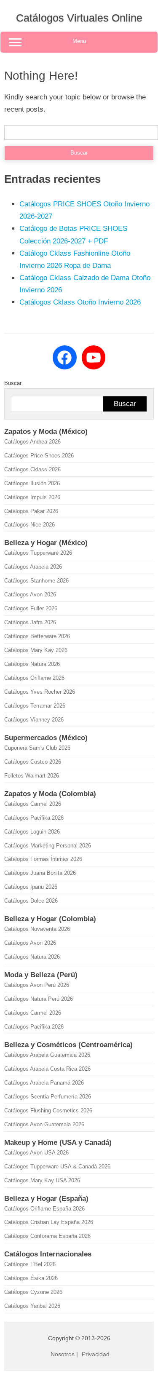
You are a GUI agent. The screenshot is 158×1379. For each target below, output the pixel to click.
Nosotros (63, 1354)
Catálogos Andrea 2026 (32, 441)
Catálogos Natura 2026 (32, 664)
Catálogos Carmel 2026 (32, 804)
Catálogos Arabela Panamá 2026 (44, 1083)
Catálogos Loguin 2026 (32, 831)
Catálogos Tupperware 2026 (38, 553)
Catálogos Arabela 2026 (33, 567)
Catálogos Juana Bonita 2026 (40, 873)
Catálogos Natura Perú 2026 (38, 999)
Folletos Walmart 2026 (31, 775)
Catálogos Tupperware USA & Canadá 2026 (57, 1166)
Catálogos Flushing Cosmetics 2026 (48, 1110)
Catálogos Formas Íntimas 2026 (43, 859)
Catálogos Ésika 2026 (31, 1278)
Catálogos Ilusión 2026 (32, 483)
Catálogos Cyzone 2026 (33, 1292)
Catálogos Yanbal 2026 (32, 1306)
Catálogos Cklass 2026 (32, 469)
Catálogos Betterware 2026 (37, 636)
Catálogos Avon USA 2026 (36, 1152)
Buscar (12, 383)
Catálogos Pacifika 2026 (34, 818)
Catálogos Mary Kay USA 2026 (42, 1180)
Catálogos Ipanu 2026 (30, 887)
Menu (79, 41)
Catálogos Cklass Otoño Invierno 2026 (80, 302)
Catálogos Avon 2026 (30, 594)
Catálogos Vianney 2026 (34, 719)
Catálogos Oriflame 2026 (34, 678)
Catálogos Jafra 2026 (30, 622)
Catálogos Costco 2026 (32, 762)
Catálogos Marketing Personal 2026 (47, 845)
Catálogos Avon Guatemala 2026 (44, 1124)
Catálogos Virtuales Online (79, 18)
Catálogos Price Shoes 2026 (39, 455)
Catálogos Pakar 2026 (31, 511)
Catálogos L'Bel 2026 (30, 1264)
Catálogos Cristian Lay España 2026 (48, 1222)
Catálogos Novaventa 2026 (37, 929)
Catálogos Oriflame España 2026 (44, 1208)
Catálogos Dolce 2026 (31, 901)
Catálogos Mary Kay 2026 (35, 650)
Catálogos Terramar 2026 (34, 706)
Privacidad (96, 1354)
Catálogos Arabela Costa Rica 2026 (47, 1069)
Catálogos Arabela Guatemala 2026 (47, 1055)
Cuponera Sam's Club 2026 (37, 748)
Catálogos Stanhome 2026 (36, 580)
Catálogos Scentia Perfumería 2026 (47, 1096)
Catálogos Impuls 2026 (32, 497)
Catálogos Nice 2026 (29, 524)
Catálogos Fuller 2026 (30, 608)
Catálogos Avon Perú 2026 (36, 985)
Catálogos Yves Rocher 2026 (39, 692)
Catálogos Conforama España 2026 (47, 1236)
